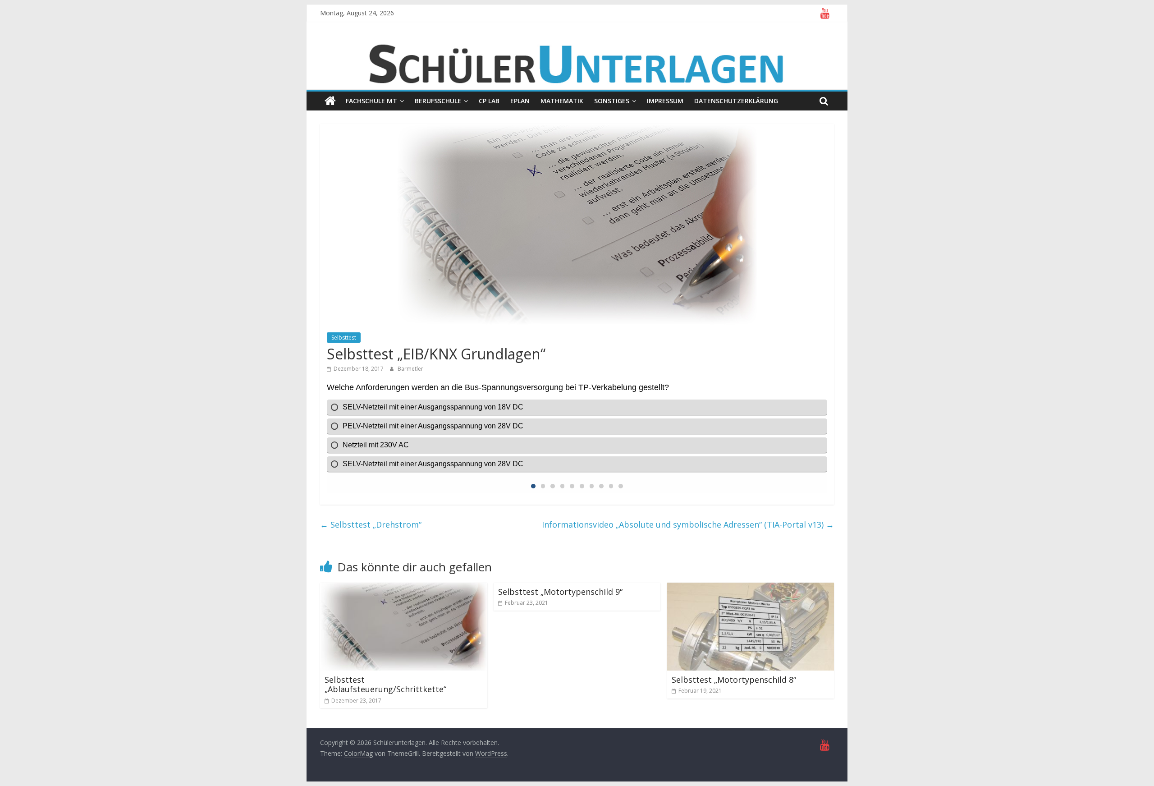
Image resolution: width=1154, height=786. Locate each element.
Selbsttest (343, 337)
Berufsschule (438, 101)
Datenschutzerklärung (736, 101)
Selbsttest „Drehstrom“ (370, 524)
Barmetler (410, 368)
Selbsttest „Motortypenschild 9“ (560, 591)
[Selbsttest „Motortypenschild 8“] (750, 588)
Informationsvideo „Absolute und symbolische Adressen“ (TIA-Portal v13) (688, 524)
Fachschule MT (371, 101)
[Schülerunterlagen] (330, 101)
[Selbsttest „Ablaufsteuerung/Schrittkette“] (403, 588)
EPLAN (520, 101)
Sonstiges (611, 101)
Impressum (665, 101)
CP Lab (489, 101)
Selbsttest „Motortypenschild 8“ (734, 679)
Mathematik (561, 101)
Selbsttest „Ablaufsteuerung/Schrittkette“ (385, 684)
